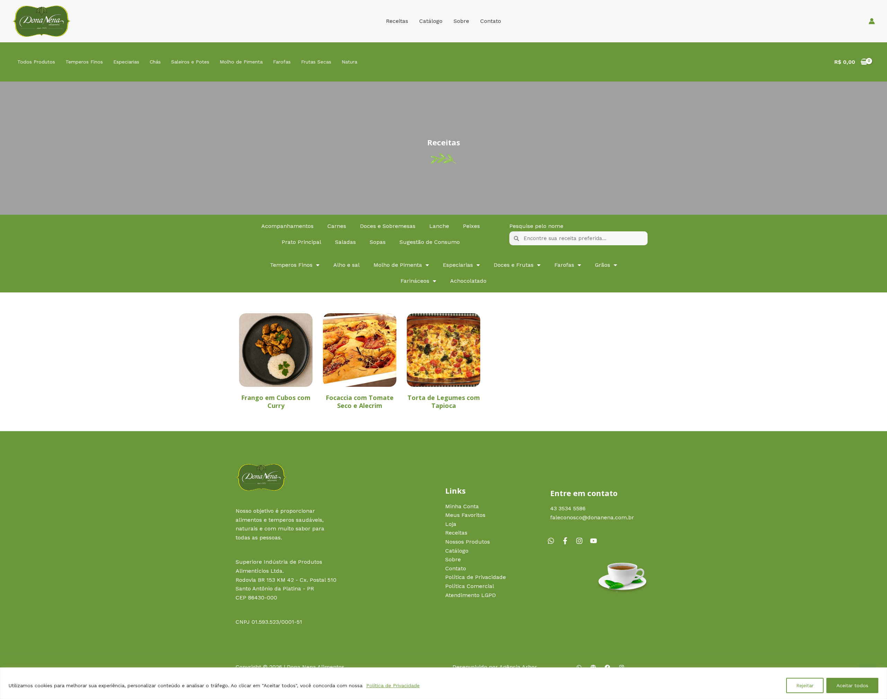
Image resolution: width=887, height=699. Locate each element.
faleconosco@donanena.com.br (592, 517)
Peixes (471, 226)
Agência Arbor (518, 667)
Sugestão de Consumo (429, 242)
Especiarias (126, 62)
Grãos (602, 265)
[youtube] (594, 540)
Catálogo (430, 21)
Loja (450, 524)
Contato (490, 21)
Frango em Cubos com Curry (275, 401)
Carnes (336, 226)
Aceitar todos (852, 685)
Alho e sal (346, 265)
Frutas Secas (316, 62)
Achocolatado (468, 281)
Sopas (378, 242)
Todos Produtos (36, 62)
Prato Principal (301, 242)
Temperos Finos (84, 62)
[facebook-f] (568, 540)
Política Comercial (469, 586)
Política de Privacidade (393, 685)
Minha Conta (462, 506)
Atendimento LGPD (470, 595)
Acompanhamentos (287, 226)
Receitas (397, 21)
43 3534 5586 (568, 508)
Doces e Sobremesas (387, 226)
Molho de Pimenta (241, 62)
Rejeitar (805, 685)
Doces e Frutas (514, 265)
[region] (443, 683)
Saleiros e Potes (190, 62)
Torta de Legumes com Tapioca (443, 401)
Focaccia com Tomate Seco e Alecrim (360, 401)
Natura (349, 62)
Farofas (282, 62)
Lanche (439, 226)
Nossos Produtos (467, 541)
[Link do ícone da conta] (872, 21)
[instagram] (582, 540)
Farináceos (415, 281)
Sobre (461, 21)
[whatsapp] (553, 540)
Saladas (345, 242)
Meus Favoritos (465, 515)
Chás (155, 62)
